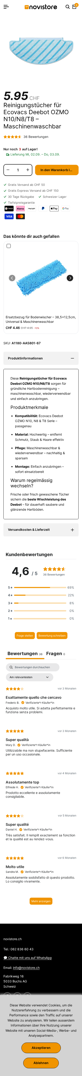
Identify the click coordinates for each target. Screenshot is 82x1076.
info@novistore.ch (26, 968)
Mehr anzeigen (41, 901)
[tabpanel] (41, 786)
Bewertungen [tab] (25, 653)
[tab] (55, 654)
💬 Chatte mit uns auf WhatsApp (27, 958)
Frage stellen (25, 635)
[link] (41, 278)
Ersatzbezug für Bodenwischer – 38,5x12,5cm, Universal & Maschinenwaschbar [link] (41, 319)
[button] (70, 278)
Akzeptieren (41, 1048)
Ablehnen (41, 1063)
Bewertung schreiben (52, 635)
